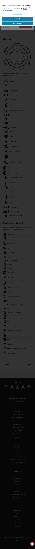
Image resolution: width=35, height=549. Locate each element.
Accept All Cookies (17, 23)
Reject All (17, 18)
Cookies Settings (17, 14)
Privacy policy (8, 10)
